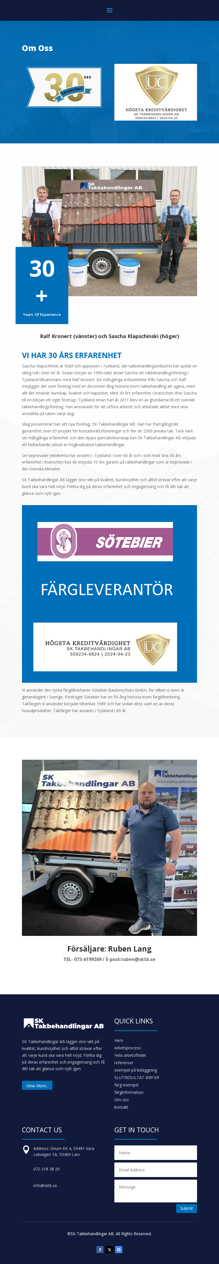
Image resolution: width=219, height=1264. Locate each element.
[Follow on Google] (118, 1249)
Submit (186, 1208)
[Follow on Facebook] (100, 1249)
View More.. (37, 1085)
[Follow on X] (109, 1249)
